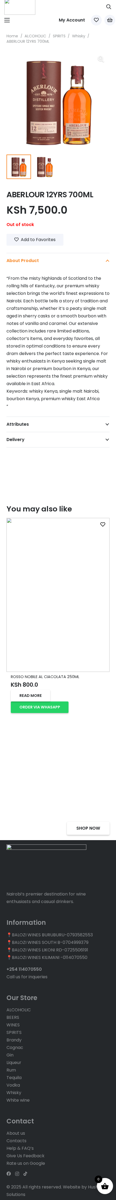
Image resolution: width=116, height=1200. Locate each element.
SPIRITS (59, 36)
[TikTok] (25, 1174)
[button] (108, 6)
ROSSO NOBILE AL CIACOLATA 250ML (45, 676)
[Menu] (7, 20)
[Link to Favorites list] (96, 20)
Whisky (78, 36)
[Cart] (109, 20)
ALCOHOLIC (35, 36)
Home (12, 36)
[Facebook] (8, 1174)
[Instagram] (17, 1174)
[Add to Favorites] (102, 524)
